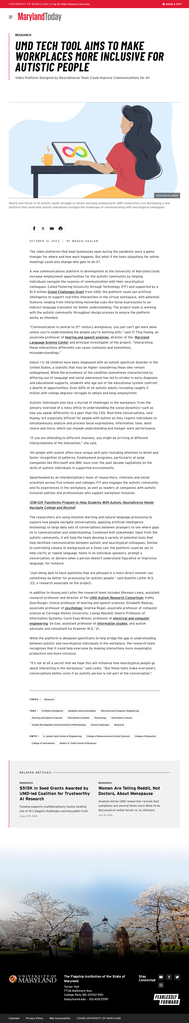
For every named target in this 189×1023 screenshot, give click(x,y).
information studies (112, 623)
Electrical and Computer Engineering (120, 710)
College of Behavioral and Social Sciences (108, 736)
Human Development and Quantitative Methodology (59, 724)
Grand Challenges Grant (66, 292)
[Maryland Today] (39, 17)
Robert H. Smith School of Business (78, 743)
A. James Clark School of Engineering (62, 736)
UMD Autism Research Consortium (116, 598)
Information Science (121, 717)
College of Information (43, 743)
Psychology (100, 717)
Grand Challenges (100, 724)
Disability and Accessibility (82, 710)
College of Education (145, 736)
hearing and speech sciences (87, 337)
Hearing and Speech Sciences (47, 717)
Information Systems (78, 717)
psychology (73, 608)
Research (49, 699)
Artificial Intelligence (52, 710)
